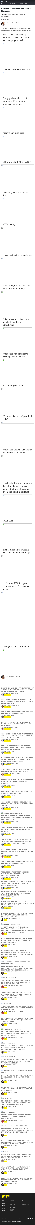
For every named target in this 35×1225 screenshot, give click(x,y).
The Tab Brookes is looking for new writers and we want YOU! (17, 862)
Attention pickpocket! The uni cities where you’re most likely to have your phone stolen (17, 1061)
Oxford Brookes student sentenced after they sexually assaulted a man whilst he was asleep (17, 759)
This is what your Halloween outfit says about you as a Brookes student (17, 781)
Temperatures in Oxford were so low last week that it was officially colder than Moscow (17, 747)
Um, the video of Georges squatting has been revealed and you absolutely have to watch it (17, 1047)
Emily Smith (7, 944)
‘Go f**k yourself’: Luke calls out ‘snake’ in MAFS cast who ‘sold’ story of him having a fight (16, 1168)
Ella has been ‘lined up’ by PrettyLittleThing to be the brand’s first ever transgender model (17, 968)
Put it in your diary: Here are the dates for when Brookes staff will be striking (17, 723)
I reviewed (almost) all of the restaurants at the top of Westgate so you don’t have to (17, 903)
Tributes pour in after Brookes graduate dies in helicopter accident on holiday (15, 873)
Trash (21, 985)
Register (12, 1209)
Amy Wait (7, 715)
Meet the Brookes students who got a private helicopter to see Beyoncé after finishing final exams (17, 689)
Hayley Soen (8, 956)
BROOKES (7, 695)
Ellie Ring (7, 1051)
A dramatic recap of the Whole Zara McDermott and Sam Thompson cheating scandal (17, 915)
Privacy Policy (13, 1203)
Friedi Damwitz (8, 727)
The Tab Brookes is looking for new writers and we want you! (17, 712)
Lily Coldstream (9, 705)
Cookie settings (25, 1204)
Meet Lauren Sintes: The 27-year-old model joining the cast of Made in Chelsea (17, 1077)
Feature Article (16, 843)
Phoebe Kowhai (9, 693)
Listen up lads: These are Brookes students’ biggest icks (16, 792)
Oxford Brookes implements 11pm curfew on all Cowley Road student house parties (17, 701)
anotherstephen (9, 918)
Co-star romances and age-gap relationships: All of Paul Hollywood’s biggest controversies (17, 928)
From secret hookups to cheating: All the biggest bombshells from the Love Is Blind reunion (16, 1102)
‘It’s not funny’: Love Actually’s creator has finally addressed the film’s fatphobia (17, 1033)
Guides (18, 22)
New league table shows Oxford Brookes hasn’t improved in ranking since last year (17, 817)
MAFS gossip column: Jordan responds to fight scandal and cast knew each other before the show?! (17, 952)
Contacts (24, 1203)
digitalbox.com (7, 1218)
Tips (26, 3)
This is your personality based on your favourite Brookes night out (16, 840)
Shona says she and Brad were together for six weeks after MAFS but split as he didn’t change (17, 1130)
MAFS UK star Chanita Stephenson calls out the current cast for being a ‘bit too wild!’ (16, 1156)
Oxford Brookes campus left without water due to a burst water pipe (17, 851)
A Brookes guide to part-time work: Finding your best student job (17, 770)
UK (5, 920)
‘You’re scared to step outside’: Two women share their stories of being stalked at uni (17, 1007)
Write (21, 3)
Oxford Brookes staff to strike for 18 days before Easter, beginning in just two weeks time (17, 735)
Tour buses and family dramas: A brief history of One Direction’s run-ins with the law (15, 982)
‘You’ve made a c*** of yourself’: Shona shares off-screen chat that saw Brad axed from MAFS (17, 1142)
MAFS (15, 956)
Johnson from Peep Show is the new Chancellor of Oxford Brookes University (17, 829)
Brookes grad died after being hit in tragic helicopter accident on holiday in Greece (17, 883)
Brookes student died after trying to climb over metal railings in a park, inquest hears (16, 893)
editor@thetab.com (22, 1218)
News (16, 693)
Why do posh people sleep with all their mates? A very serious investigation (16, 1116)
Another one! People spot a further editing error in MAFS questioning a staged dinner (17, 1019)
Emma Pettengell (9, 773)
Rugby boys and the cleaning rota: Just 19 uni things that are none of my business (16, 1088)
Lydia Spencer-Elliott (11, 932)
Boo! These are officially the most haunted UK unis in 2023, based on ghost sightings (16, 940)
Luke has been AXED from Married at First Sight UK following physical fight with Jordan (17, 1179)
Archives (12, 1204)
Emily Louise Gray (10, 22)
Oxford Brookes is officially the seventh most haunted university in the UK (17, 803)
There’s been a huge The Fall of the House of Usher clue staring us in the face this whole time (17, 994)
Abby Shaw (7, 906)
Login (11, 1210)
